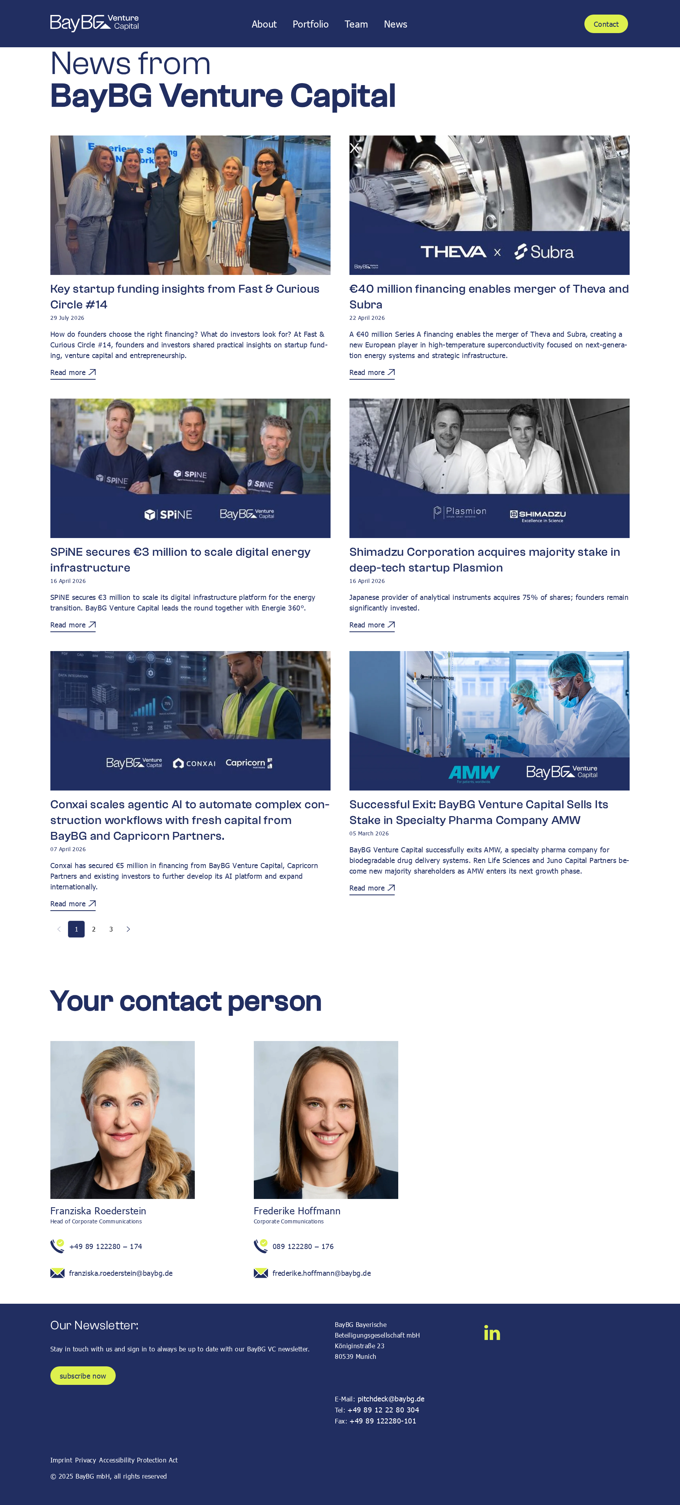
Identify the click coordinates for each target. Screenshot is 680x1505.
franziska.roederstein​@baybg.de (121, 1272)
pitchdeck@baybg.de (391, 1398)
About (264, 24)
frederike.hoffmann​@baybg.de (322, 1272)
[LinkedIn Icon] (492, 1333)
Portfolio (311, 24)
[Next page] (128, 929)
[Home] (94, 24)
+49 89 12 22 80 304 (383, 1409)
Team (356, 24)
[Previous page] (59, 929)
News (396, 24)
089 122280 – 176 (303, 1246)
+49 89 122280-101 (382, 1420)
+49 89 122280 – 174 (105, 1246)
